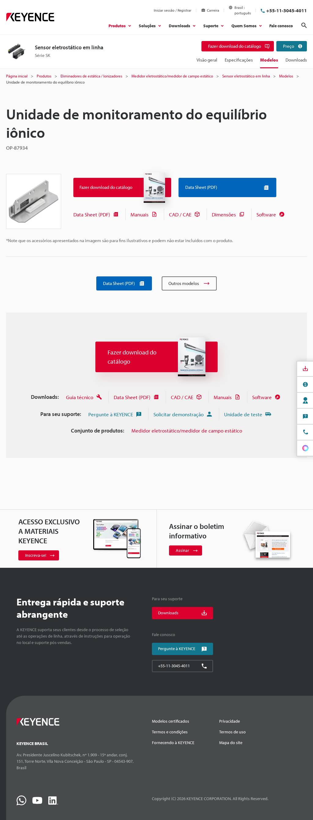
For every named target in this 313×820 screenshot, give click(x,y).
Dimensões (224, 214)
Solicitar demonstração (178, 414)
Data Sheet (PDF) (91, 214)
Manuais (140, 214)
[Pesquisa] (304, 25)
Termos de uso (232, 732)
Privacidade (229, 721)
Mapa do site (230, 742)
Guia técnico (79, 397)
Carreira (213, 10)
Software (266, 214)
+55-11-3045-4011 (286, 10)
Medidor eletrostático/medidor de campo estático (186, 430)
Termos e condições (170, 732)
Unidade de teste (243, 414)
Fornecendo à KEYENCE (173, 742)
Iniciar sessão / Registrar (172, 10)
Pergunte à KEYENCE (110, 414)
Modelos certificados (170, 721)
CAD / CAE (180, 214)
